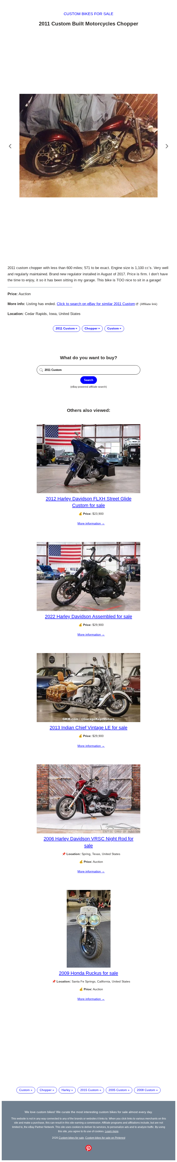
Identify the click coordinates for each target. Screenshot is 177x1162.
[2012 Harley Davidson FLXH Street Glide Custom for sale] (88, 492)
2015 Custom (89, 1090)
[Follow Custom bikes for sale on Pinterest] (88, 1150)
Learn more (112, 1131)
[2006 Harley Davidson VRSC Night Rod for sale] (88, 832)
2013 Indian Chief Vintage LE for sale (88, 727)
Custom (113, 328)
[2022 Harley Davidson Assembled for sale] (88, 610)
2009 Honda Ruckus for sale (88, 973)
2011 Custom (65, 328)
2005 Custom (118, 1090)
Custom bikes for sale (88, 14)
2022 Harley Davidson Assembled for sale (88, 616)
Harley (66, 1090)
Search (88, 380)
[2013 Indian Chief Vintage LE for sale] (88, 721)
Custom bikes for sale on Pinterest (105, 1137)
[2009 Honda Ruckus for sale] (89, 966)
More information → (91, 523)
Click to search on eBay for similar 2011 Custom (96, 304)
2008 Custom (146, 1090)
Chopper (91, 328)
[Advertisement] (88, 61)
